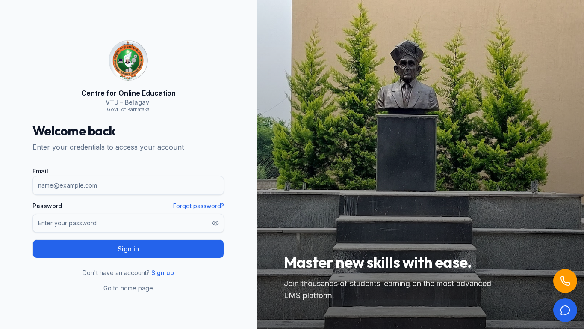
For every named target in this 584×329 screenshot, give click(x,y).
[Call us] (565, 281)
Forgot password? (198, 205)
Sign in (128, 249)
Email (40, 171)
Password (47, 206)
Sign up (162, 272)
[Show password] (215, 223)
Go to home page (128, 288)
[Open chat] (565, 310)
